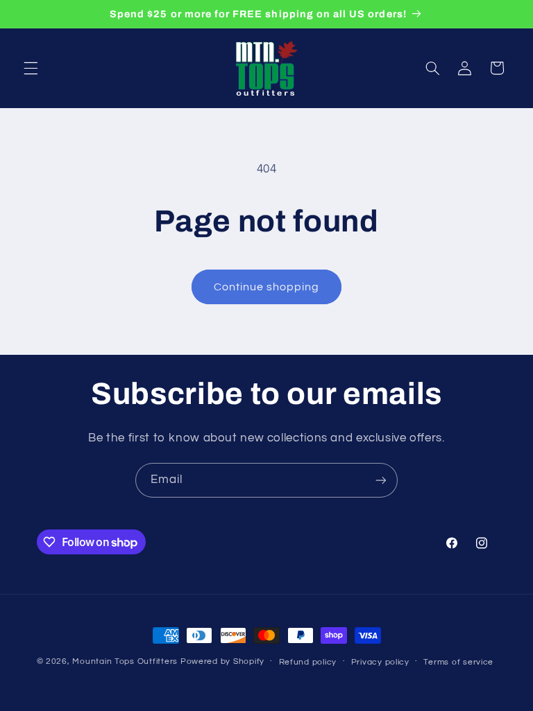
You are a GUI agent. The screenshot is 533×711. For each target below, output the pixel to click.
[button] (30, 68)
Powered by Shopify (222, 661)
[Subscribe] (381, 480)
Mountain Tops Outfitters (125, 661)
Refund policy (308, 662)
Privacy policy (380, 662)
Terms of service (458, 662)
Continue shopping (267, 286)
